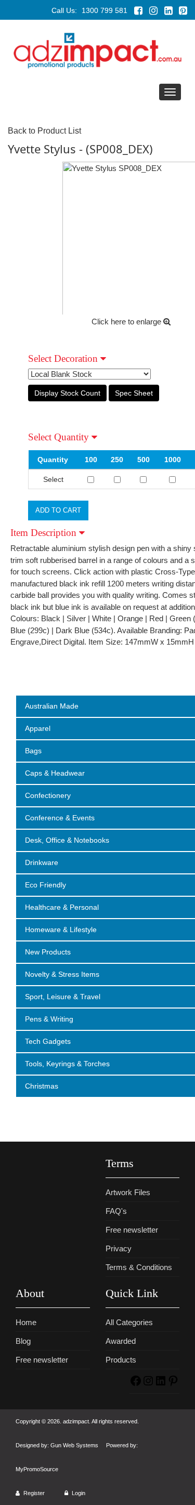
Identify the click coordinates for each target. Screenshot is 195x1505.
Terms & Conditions (139, 1267)
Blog (23, 1341)
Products (121, 1359)
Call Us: (89, 10)
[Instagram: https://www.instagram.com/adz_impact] (148, 1384)
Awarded (121, 1341)
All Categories (129, 1322)
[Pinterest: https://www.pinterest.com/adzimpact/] (173, 1384)
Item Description (44, 532)
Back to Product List (44, 130)
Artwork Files (128, 1192)
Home (26, 1322)
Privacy (119, 1248)
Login (77, 1493)
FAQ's (116, 1211)
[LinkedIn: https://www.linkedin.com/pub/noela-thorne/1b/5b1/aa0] (160, 1384)
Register (33, 1493)
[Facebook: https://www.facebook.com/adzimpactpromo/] (135, 1384)
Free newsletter (132, 1229)
